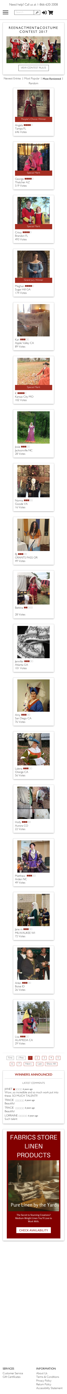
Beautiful (9, 1103)
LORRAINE (11, 1115)
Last (40, 1064)
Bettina (19, 608)
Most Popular (31, 78)
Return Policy (43, 1384)
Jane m (19, 929)
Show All (51, 1064)
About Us (41, 1373)
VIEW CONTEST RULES (33, 68)
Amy (17, 715)
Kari (17, 340)
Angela (19, 125)
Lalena (18, 769)
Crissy (18, 232)
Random (33, 83)
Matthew (20, 876)
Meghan (19, 286)
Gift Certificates (12, 1377)
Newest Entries (12, 78)
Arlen (18, 983)
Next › (28, 1064)
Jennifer (19, 661)
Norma (19, 500)
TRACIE (9, 1100)
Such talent (11, 1119)
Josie (17, 447)
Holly (18, 822)
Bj (16, 554)
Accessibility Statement (49, 1388)
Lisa (17, 1037)
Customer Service (13, 1373)
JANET (8, 1089)
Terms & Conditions (47, 1377)
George (19, 179)
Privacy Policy (43, 1381)
